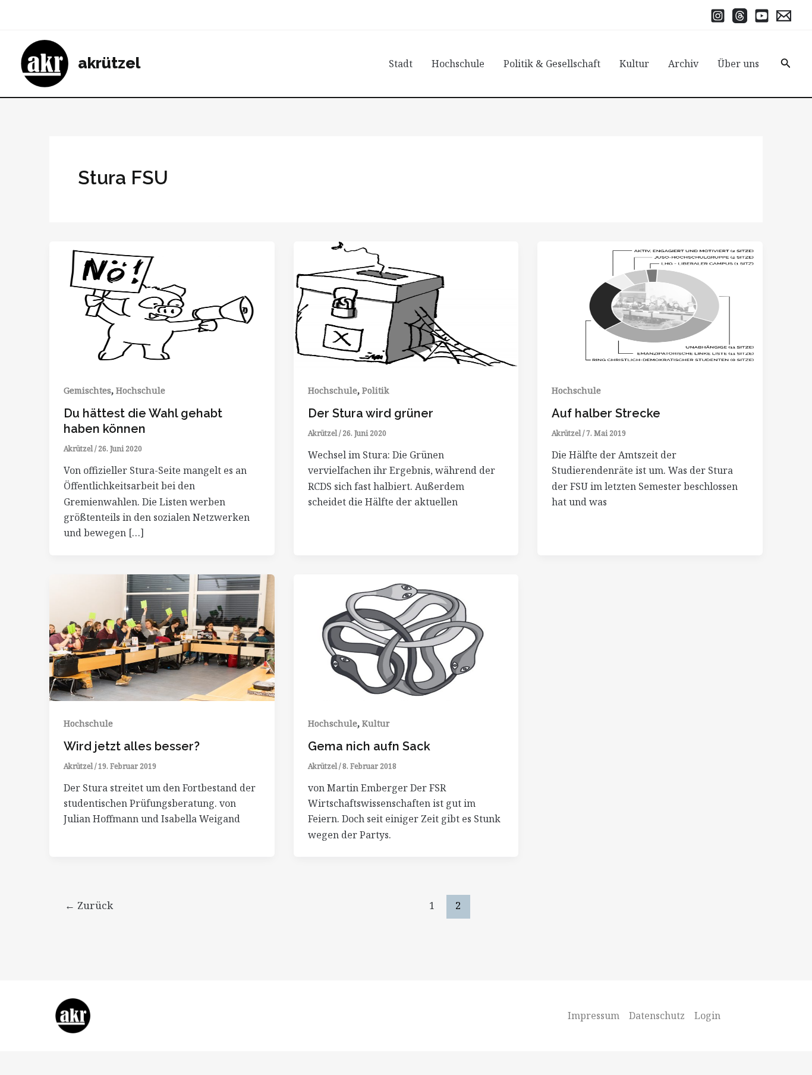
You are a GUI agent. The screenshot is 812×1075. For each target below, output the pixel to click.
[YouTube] (761, 15)
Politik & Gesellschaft (551, 63)
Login (707, 1015)
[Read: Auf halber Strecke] (650, 303)
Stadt (401, 63)
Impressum (593, 1015)
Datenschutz (657, 1015)
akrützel (109, 63)
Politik (375, 390)
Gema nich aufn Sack (369, 746)
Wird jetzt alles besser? (132, 746)
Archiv (683, 63)
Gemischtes (87, 390)
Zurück (89, 905)
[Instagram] (717, 15)
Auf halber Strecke (606, 413)
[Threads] (739, 15)
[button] (785, 63)
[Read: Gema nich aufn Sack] (406, 636)
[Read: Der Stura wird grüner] (406, 303)
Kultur (634, 63)
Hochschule (458, 63)
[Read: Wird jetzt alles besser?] (162, 636)
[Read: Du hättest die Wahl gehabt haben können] (162, 303)
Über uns (738, 63)
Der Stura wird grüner (370, 413)
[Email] (783, 15)
